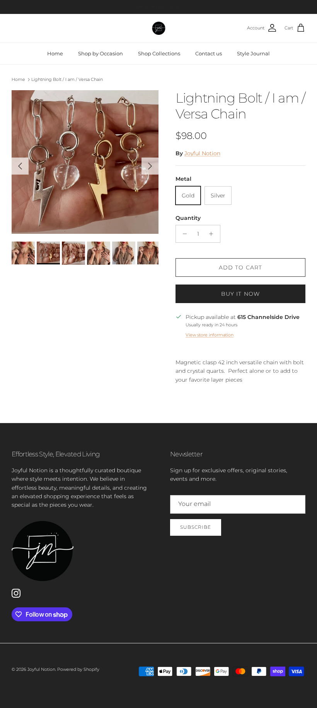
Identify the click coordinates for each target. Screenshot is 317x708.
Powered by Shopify (78, 669)
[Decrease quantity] (182, 233)
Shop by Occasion (100, 53)
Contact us (208, 53)
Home (55, 53)
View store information (209, 335)
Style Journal (253, 53)
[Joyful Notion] (158, 28)
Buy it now (240, 293)
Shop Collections (159, 53)
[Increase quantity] (213, 233)
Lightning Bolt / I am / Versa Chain (67, 79)
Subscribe (195, 527)
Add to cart (240, 267)
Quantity (188, 217)
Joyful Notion (202, 153)
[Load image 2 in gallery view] (85, 162)
